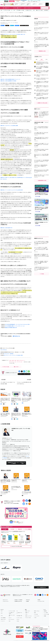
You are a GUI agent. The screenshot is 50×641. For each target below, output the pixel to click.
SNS (14, 10)
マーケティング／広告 (7, 10)
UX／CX (10, 617)
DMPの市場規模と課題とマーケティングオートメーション (15, 326)
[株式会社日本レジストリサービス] (5, 579)
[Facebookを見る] (38, 595)
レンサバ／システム (19, 617)
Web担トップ (2, 12)
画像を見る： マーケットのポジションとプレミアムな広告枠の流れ (12, 190)
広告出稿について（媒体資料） (18, 599)
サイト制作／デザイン (29, 10)
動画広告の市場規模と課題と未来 (11, 327)
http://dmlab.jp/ (4, 349)
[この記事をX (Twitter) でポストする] (22, 371)
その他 (35, 617)
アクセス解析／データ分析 (20, 10)
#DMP (13, 360)
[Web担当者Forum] (5, 595)
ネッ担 (11, 503)
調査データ (27, 612)
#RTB (18, 360)
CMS (34, 10)
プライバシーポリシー (6, 601)
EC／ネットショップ (11, 619)
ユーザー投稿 (6, 12)
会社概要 (27, 601)
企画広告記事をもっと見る (42, 180)
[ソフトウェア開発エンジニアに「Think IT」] (28, 627)
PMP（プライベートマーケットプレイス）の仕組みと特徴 (13, 355)
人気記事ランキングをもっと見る (42, 102)
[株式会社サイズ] (28, 579)
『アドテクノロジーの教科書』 (9, 353)
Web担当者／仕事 (19, 615)
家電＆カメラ (20, 529)
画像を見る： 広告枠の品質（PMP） (7, 227)
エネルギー (29, 1)
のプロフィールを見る (16, 463)
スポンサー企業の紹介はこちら (41, 587)
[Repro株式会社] (17, 568)
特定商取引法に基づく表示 (18, 601)
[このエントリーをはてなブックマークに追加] (24, 371)
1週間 (41, 59)
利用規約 (39, 599)
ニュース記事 (46, 612)
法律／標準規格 (3, 617)
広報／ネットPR (3, 619)
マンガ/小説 (36, 614)
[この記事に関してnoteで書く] (26, 371)
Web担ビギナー (16, 4)
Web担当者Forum (5, 4)
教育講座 (34, 1)
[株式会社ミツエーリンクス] (5, 568)
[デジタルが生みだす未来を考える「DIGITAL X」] (28, 633)
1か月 (46, 59)
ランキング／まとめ (28, 617)
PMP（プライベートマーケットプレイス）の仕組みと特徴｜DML (14, 34)
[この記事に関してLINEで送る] (29, 371)
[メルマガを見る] (35, 595)
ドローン (32, 1)
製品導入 (24, 1)
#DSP (15, 360)
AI (11, 10)
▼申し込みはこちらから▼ (36, 631)
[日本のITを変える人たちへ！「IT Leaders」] (28, 630)
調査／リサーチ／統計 (39, 10)
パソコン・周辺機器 (28, 529)
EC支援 (36, 1)
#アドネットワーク (22, 360)
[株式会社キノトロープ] (17, 579)
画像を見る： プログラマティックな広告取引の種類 (9, 125)
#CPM (10, 360)
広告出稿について (41, 4)
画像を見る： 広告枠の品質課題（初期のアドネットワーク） (10, 79)
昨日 (36, 59)
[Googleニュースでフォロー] (45, 595)
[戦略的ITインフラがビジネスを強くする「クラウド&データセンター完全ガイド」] (20, 627)
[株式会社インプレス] (7, 632)
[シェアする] (19, 371)
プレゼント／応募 (46, 614)
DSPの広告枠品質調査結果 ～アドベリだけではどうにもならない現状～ (17, 324)
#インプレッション (19, 361)
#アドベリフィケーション (13, 361)
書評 (35, 612)
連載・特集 (28, 4)
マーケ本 (4, 529)
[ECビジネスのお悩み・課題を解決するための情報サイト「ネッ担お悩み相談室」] (20, 637)
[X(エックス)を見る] (40, 595)
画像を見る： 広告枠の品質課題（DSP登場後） (8, 80)
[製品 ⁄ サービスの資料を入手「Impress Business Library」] (20, 633)
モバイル (18, 619)
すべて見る (42, 273)
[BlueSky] (24, 504)
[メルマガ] (24, 500)
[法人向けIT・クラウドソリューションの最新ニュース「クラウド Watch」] (20, 630)
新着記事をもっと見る (42, 51)
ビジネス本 (12, 529)
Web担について (35, 4)
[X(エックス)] (29, 500)
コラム (26, 614)
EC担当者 (18, 1)
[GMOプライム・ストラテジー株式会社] (39, 579)
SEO (1, 10)
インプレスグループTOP (41, 601)
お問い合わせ (28, 599)
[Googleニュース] (26, 504)
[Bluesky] (43, 595)
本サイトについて (5, 599)
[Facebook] (26, 500)
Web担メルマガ (23, 4)
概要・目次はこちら (16, 336)
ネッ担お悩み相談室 (15, 503)
